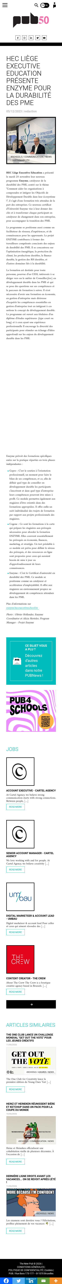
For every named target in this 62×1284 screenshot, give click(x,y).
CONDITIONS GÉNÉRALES (30, 1267)
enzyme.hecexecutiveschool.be (22, 608)
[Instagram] (24, 37)
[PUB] (31, 22)
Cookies (49, 1270)
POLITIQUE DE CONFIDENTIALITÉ (25, 1270)
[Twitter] (37, 37)
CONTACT (31, 1279)
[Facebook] (18, 37)
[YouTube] (44, 37)
